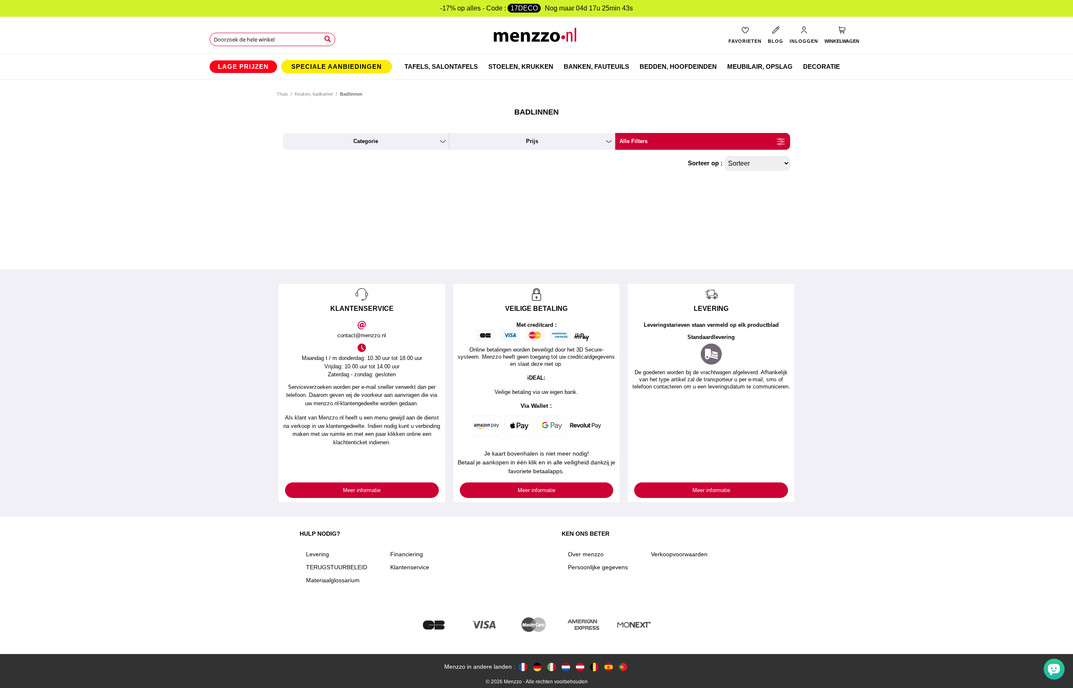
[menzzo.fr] (523, 666)
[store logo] (537, 38)
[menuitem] (243, 66)
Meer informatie (362, 490)
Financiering (406, 554)
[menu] (536, 66)
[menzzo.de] (537, 666)
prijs (532, 141)
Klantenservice (409, 567)
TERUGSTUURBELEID (336, 567)
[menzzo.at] (580, 666)
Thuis (282, 93)
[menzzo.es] (608, 666)
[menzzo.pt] (623, 666)
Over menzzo (586, 554)
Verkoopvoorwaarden (679, 554)
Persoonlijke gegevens (598, 567)
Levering (317, 554)
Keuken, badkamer (314, 93)
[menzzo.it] (551, 666)
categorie (365, 141)
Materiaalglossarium (333, 580)
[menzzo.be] (594, 666)
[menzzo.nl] (566, 666)
